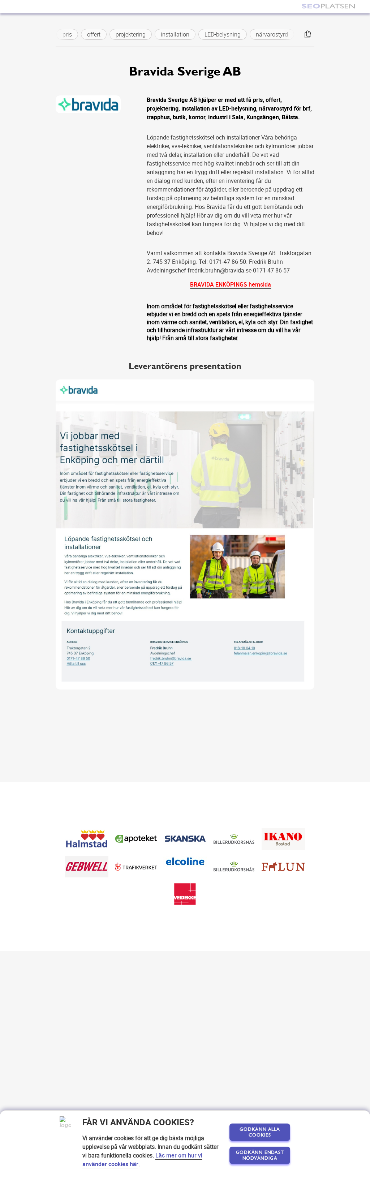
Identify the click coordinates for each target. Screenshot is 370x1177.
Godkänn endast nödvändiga (260, 1155)
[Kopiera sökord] (307, 34)
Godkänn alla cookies (260, 1132)
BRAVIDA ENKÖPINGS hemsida (230, 284)
